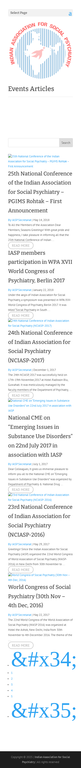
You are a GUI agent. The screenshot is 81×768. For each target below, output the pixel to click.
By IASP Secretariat (19, 220)
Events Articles (31, 89)
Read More (21, 245)
